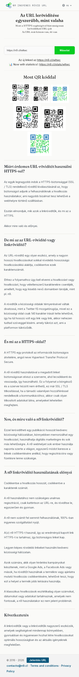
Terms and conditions (44, 665)
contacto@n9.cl (17, 665)
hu (68, 5)
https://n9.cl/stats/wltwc (54, 64)
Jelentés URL (37, 660)
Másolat (65, 50)
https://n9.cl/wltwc (49, 60)
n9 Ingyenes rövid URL (30, 5)
